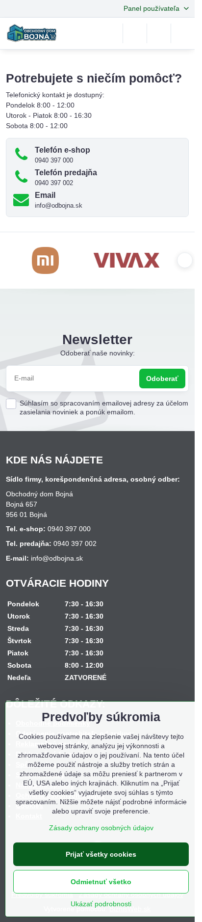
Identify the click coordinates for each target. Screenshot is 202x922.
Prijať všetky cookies (101, 854)
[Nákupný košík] (159, 33)
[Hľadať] (135, 33)
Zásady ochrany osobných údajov (101, 828)
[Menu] (183, 33)
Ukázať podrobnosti (101, 904)
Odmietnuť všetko (101, 882)
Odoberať (162, 378)
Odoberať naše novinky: (97, 353)
